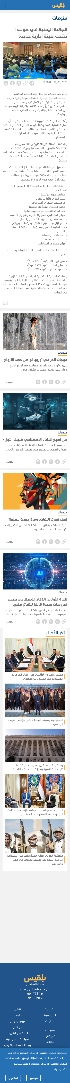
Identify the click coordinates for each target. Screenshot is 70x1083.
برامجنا (17, 1015)
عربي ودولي (17, 1021)
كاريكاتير (50, 1036)
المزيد (10, 382)
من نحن (18, 1027)
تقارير (17, 1009)
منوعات (50, 1030)
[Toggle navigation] (9, 5)
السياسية (50, 1015)
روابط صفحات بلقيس (17, 1045)
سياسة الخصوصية (17, 1039)
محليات (50, 1021)
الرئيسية (50, 1009)
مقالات (50, 1042)
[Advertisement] (34, 912)
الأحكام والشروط (17, 1033)
